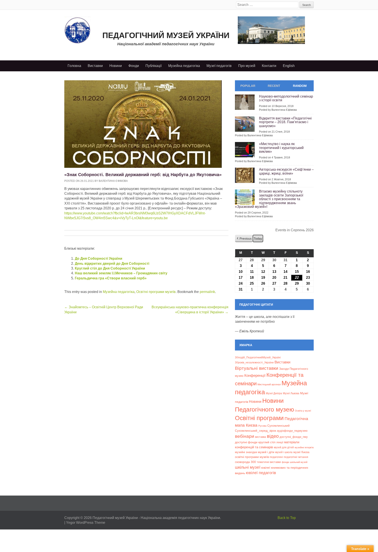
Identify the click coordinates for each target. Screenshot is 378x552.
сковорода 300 (245, 462)
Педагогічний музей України (165, 35)
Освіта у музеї (303, 410)
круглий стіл (266, 442)
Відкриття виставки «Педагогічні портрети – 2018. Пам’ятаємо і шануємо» (285, 122)
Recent (274, 86)
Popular (247, 86)
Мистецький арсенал (269, 384)
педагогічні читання (296, 457)
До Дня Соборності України (98, 258)
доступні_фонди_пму (294, 436)
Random (300, 86)
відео (273, 436)
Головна (74, 66)
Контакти (269, 66)
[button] (244, 238)
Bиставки (282, 362)
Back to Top (287, 518)
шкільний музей (298, 462)
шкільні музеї (247, 467)
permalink (207, 292)
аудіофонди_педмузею (292, 430)
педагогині (276, 457)
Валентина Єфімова (113, 180)
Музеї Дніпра (274, 393)
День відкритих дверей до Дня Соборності (112, 263)
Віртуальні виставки (256, 368)
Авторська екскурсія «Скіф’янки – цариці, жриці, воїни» (286, 171)
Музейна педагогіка (184, 66)
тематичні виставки (269, 462)
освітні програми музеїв (252, 457)
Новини (115, 66)
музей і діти (266, 452)
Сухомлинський (278, 425)
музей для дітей (284, 447)
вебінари (244, 436)
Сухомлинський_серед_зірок (255, 430)
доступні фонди (246, 442)
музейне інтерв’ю (304, 447)
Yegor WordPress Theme (85, 522)
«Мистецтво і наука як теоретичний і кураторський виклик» (281, 147)
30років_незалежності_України (254, 362)
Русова (262, 425)
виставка (260, 436)
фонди (285, 462)
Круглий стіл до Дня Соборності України (110, 268)
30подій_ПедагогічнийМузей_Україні (258, 357)
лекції (279, 442)
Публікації (153, 66)
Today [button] (258, 238)
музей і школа (283, 452)
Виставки (95, 66)
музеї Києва (301, 452)
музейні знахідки (246, 452)
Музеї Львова (291, 393)
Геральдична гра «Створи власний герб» (111, 278)
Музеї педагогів (219, 66)
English (289, 66)
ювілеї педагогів (261, 473)
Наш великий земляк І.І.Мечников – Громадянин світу (121, 273)
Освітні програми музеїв (156, 292)
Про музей (246, 66)
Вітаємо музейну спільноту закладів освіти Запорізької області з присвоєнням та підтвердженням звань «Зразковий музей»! (269, 199)
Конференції (255, 375)
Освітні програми (259, 417)
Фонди (133, 66)
